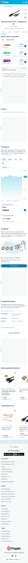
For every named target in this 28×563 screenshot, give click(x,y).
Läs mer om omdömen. (17, 236)
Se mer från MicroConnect (7, 327)
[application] (14, 185)
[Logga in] (26, 2)
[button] (25, 9)
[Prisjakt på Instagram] (15, 555)
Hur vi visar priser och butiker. (16, 76)
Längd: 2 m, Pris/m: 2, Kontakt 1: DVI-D (14, 28)
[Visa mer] (2, 46)
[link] (9, 385)
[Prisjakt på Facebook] (12, 555)
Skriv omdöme (14, 26)
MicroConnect (15, 318)
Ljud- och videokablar (8, 6)
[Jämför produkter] (25, 17)
